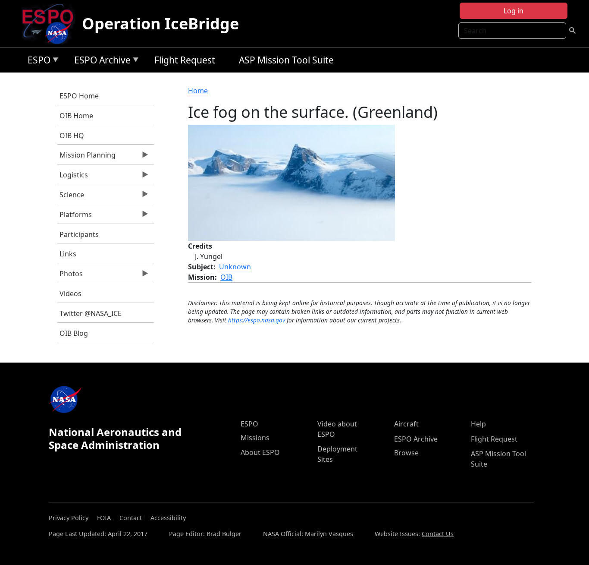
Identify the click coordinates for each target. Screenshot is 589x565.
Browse (406, 453)
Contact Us (438, 534)
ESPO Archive (100, 61)
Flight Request (184, 60)
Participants (79, 234)
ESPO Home (79, 96)
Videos (70, 293)
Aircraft (406, 424)
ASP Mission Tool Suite (286, 60)
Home (198, 90)
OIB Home (76, 115)
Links (68, 254)
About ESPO (260, 452)
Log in (513, 11)
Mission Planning (86, 157)
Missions (255, 437)
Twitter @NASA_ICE (91, 313)
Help (478, 424)
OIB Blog (74, 333)
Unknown (235, 266)
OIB (226, 277)
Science (70, 197)
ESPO (36, 61)
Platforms (74, 217)
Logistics (72, 177)
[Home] (51, 23)
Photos (70, 276)
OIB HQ (72, 135)
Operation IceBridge (160, 23)
